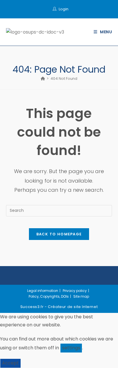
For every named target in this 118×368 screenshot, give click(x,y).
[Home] (43, 78)
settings (71, 347)
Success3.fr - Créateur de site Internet (59, 306)
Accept (10, 363)
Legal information (42, 290)
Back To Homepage (59, 234)
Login (63, 9)
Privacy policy (75, 290)
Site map (81, 296)
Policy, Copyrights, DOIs (49, 296)
